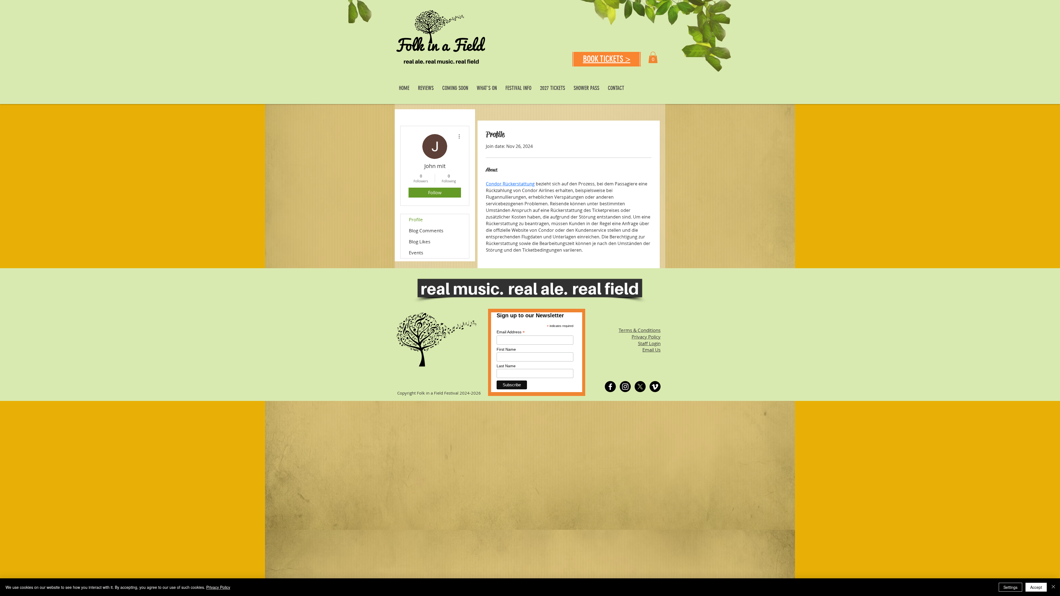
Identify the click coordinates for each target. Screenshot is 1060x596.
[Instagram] (625, 386)
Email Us (651, 350)
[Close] (1053, 587)
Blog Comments (426, 230)
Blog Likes (419, 241)
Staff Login (649, 343)
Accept (1036, 587)
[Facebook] (610, 386)
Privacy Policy (646, 337)
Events (416, 252)
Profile (416, 219)
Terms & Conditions (640, 330)
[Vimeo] (655, 386)
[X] (640, 386)
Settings (1010, 587)
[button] (653, 57)
